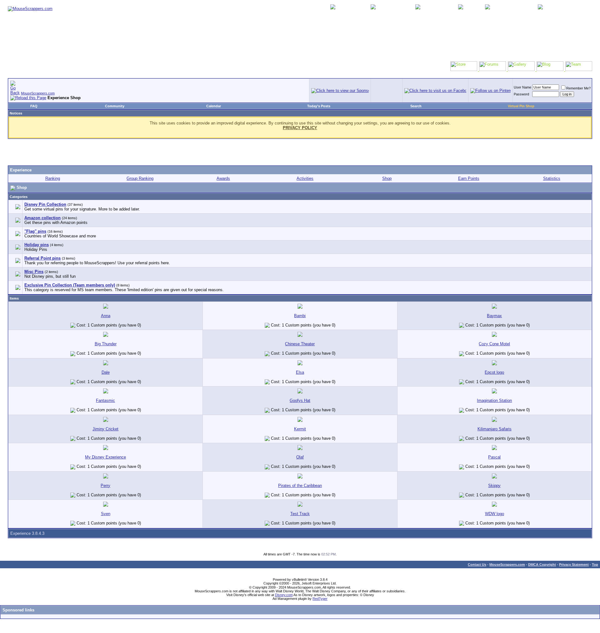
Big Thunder (106, 344)
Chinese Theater (300, 344)
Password (521, 94)
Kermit (300, 429)
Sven (105, 513)
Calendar (213, 106)
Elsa (300, 372)
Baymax (494, 315)
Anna (105, 315)
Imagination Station (494, 400)
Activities (305, 178)
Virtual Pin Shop (521, 106)
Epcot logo (494, 372)
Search (416, 106)
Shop (387, 178)
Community (114, 106)
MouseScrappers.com (38, 93)
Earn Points (468, 178)
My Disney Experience (105, 457)
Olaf (300, 457)
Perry (105, 485)
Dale (106, 372)
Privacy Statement (574, 564)
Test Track (300, 513)
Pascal (494, 457)
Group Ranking (140, 178)
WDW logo (494, 513)
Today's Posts (318, 106)
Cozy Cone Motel (494, 344)
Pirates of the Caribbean (300, 485)
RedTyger (320, 598)
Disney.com (284, 595)
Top (595, 564)
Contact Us (477, 564)
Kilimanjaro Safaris (495, 429)
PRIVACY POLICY (300, 127)
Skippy (494, 485)
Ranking (52, 178)
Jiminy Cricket (105, 429)
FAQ (34, 106)
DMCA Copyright (542, 564)
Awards (223, 178)
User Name (522, 87)
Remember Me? (578, 88)
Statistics (551, 178)
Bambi (300, 315)
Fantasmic (105, 400)
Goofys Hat (300, 400)
